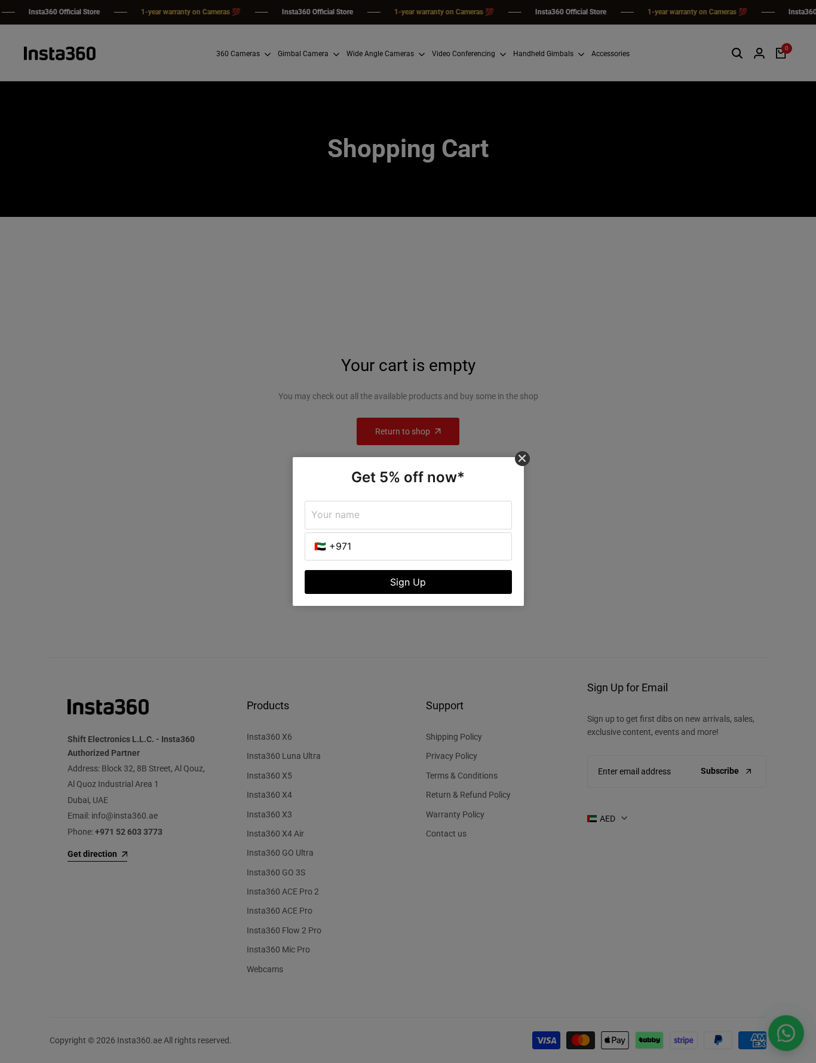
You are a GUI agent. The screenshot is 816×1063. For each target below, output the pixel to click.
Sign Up (408, 582)
